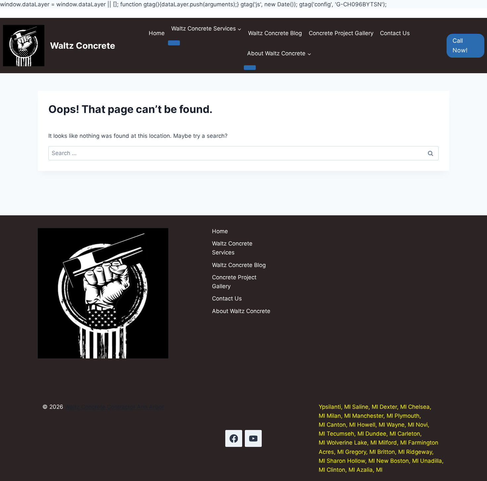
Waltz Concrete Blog (275, 33)
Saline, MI (365, 406)
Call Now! (460, 45)
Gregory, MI (360, 452)
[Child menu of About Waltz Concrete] (250, 67)
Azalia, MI (369, 469)
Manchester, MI (372, 415)
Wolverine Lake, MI (352, 442)
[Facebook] (233, 438)
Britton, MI (391, 452)
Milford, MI (392, 442)
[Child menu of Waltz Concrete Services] (174, 42)
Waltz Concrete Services (232, 248)
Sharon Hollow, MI (351, 460)
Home (157, 33)
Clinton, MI (341, 469)
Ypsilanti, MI (335, 406)
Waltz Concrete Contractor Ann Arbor (114, 406)
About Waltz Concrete (241, 311)
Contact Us (395, 33)
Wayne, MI (400, 424)
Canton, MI (341, 424)
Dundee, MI (380, 433)
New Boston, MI (397, 460)
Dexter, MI (393, 406)
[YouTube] (253, 438)
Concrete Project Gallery (341, 33)
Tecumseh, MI (345, 433)
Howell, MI (371, 424)
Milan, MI (339, 415)
